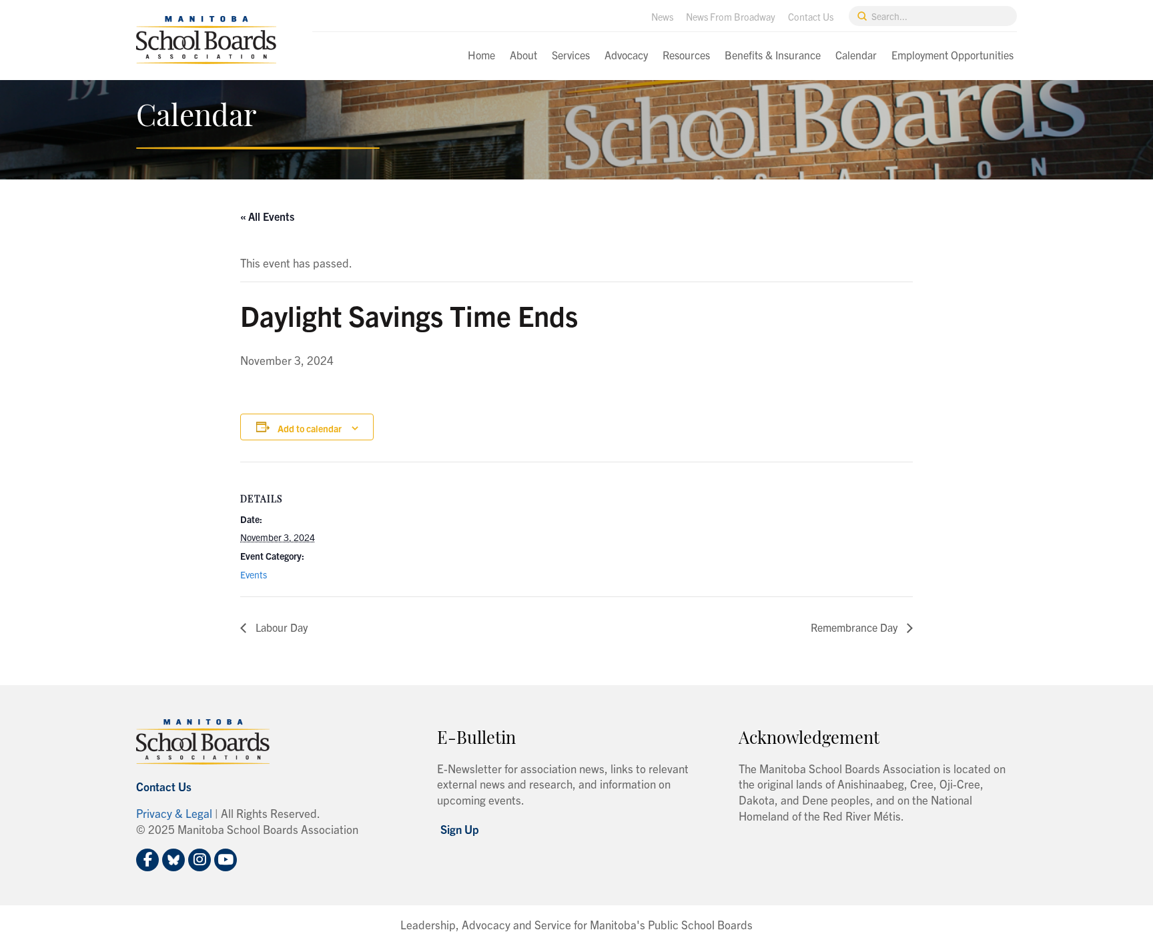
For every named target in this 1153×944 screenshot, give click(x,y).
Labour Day (280, 627)
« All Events (267, 216)
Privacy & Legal (174, 813)
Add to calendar (310, 428)
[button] (459, 829)
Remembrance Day (855, 627)
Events (253, 574)
